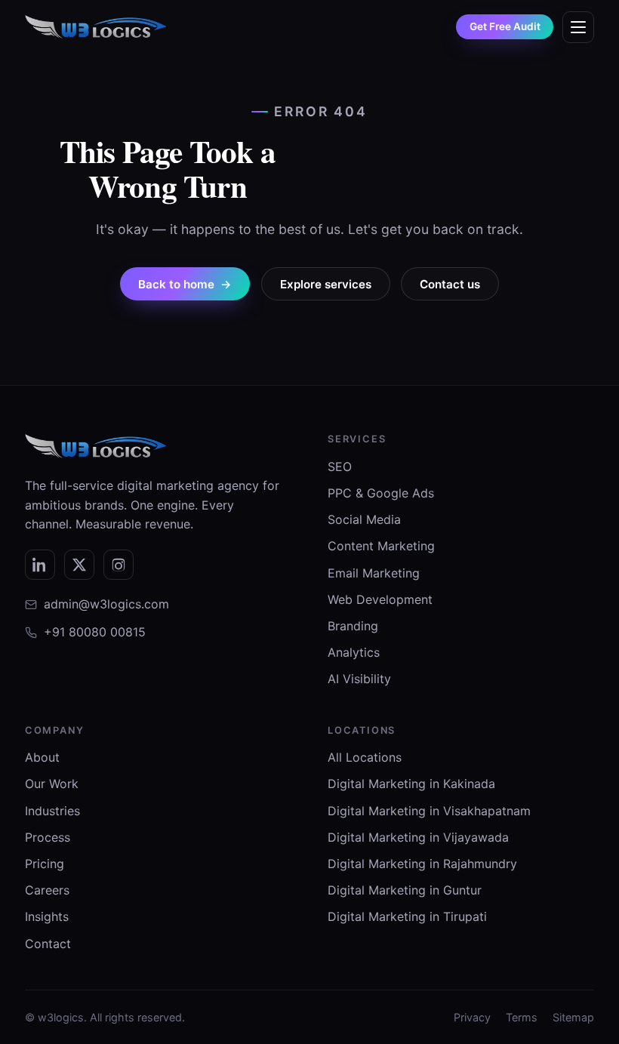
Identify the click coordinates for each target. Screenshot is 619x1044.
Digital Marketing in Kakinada (411, 783)
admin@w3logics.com (106, 603)
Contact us (450, 284)
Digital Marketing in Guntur (405, 890)
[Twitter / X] (79, 565)
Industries (52, 810)
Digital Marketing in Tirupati (407, 916)
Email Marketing (374, 573)
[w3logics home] (95, 27)
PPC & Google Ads (381, 492)
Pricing (44, 863)
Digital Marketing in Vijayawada (418, 837)
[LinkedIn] (40, 565)
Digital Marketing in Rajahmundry (422, 863)
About (42, 757)
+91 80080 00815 (95, 631)
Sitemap (573, 1017)
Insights (47, 916)
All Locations (365, 757)
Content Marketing (381, 545)
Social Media (364, 519)
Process (47, 837)
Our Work (52, 783)
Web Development (380, 599)
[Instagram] (118, 565)
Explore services (325, 284)
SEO (340, 466)
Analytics (354, 652)
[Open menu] (578, 27)
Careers (47, 890)
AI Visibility (359, 678)
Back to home (185, 284)
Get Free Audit (505, 26)
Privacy (472, 1017)
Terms (521, 1017)
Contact (48, 943)
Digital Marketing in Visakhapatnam (429, 810)
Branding (353, 625)
